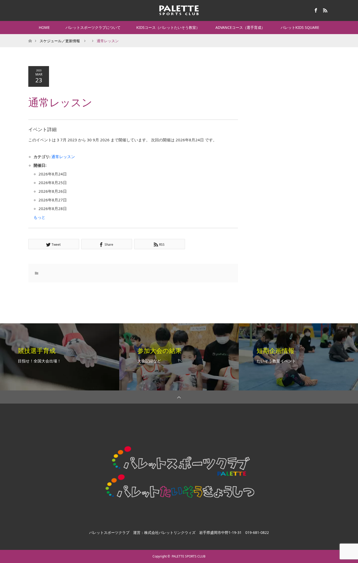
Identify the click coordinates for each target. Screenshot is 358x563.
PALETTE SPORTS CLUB (188, 556)
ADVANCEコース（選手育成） (240, 27)
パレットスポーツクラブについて (93, 27)
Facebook (315, 9)
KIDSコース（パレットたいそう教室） (168, 27)
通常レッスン (63, 156)
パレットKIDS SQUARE (300, 27)
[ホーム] (30, 36)
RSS (324, 9)
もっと (39, 217)
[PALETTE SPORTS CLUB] (179, 10)
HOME (44, 27)
